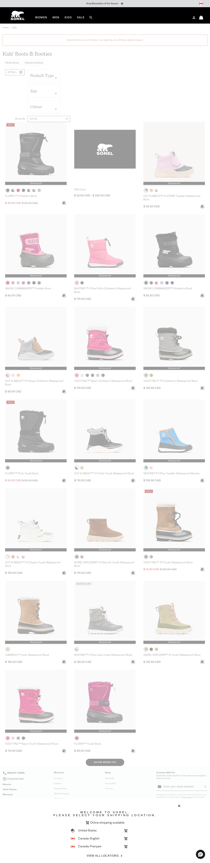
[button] (200, 854)
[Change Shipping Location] (201, 3)
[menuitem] (41, 17)
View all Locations (103, 855)
